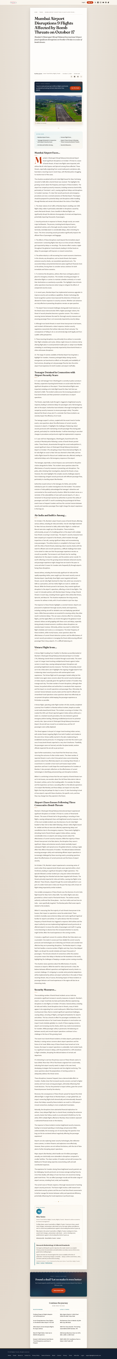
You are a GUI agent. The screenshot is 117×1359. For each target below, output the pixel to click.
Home (36, 12)
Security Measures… (66, 145)
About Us (20, 1355)
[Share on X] (71, 76)
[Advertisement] (58, 57)
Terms (70, 1355)
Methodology (48, 1263)
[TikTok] (108, 2)
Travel (41, 12)
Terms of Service (45, 1355)
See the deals (75, 88)
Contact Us (27, 1355)
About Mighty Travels (50, 1238)
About (38, 1263)
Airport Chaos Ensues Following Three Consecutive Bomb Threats (70, 141)
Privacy (65, 1355)
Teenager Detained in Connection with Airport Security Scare (47, 141)
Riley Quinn (39, 74)
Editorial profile (40, 1238)
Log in (83, 2)
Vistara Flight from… (66, 137)
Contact (59, 1238)
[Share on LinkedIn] (77, 76)
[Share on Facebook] (74, 76)
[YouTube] (103, 2)
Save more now (58, 1290)
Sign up (90, 2)
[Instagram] (100, 2)
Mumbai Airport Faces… (44, 137)
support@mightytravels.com (93, 1355)
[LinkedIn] (106, 2)
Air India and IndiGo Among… (46, 145)
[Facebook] (98, 2)
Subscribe (76, 1355)
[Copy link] (81, 76)
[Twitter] (95, 2)
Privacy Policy (35, 1355)
